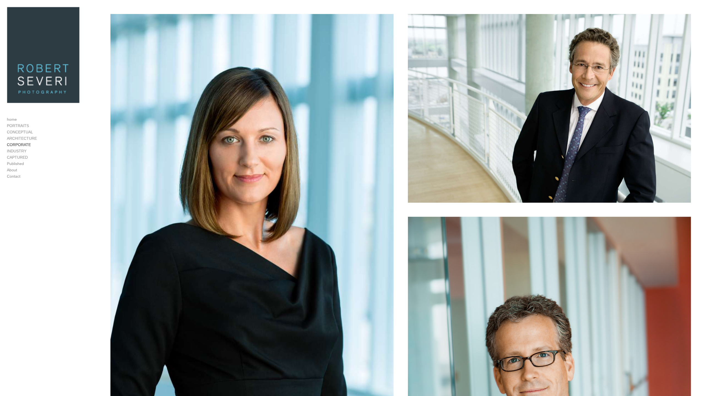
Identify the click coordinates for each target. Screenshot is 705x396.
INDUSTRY (16, 151)
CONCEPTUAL (20, 132)
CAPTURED (17, 157)
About (12, 170)
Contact (13, 176)
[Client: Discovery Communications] (549, 108)
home (12, 119)
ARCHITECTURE (22, 138)
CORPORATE (19, 144)
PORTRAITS (18, 125)
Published (15, 163)
